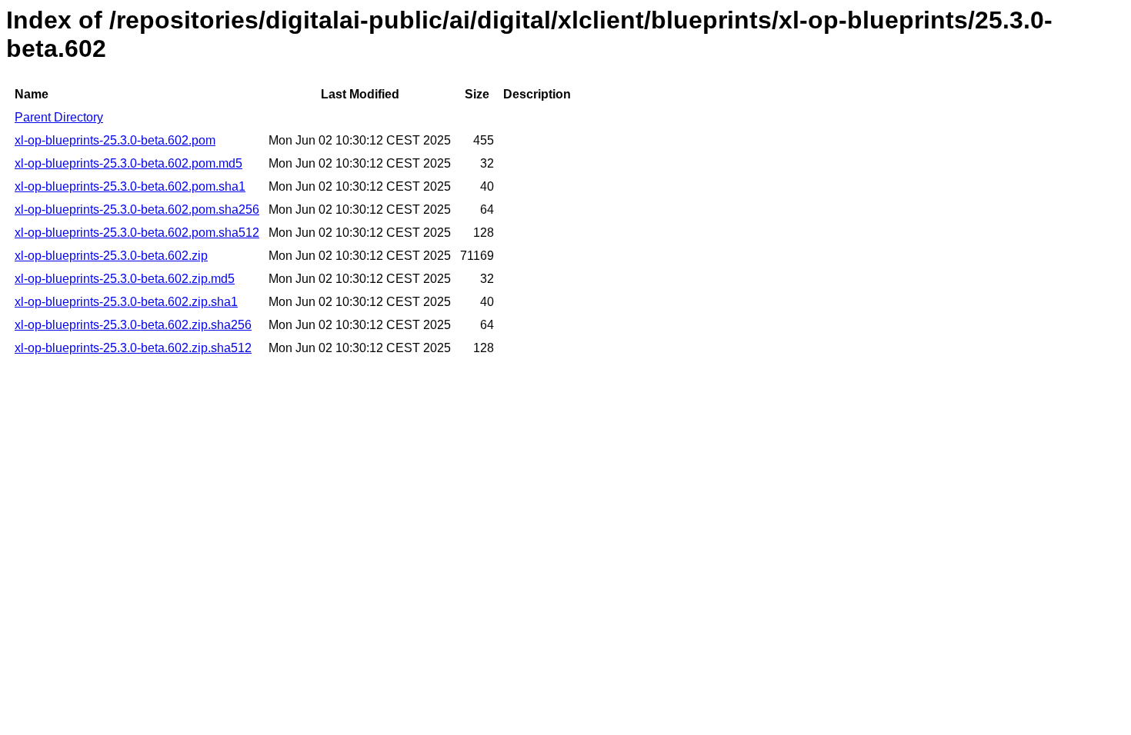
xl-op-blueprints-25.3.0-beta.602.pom (115, 140)
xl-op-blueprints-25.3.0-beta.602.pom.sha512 (137, 232)
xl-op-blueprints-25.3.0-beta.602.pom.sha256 (137, 209)
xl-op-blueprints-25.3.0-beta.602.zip (111, 255)
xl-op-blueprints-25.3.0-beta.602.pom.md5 (128, 163)
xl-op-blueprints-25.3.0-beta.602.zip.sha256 (133, 324)
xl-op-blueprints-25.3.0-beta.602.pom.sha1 (130, 186)
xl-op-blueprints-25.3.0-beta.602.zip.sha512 (133, 347)
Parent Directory (59, 117)
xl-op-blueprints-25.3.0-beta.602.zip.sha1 (126, 301)
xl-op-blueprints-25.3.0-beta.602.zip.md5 (125, 278)
